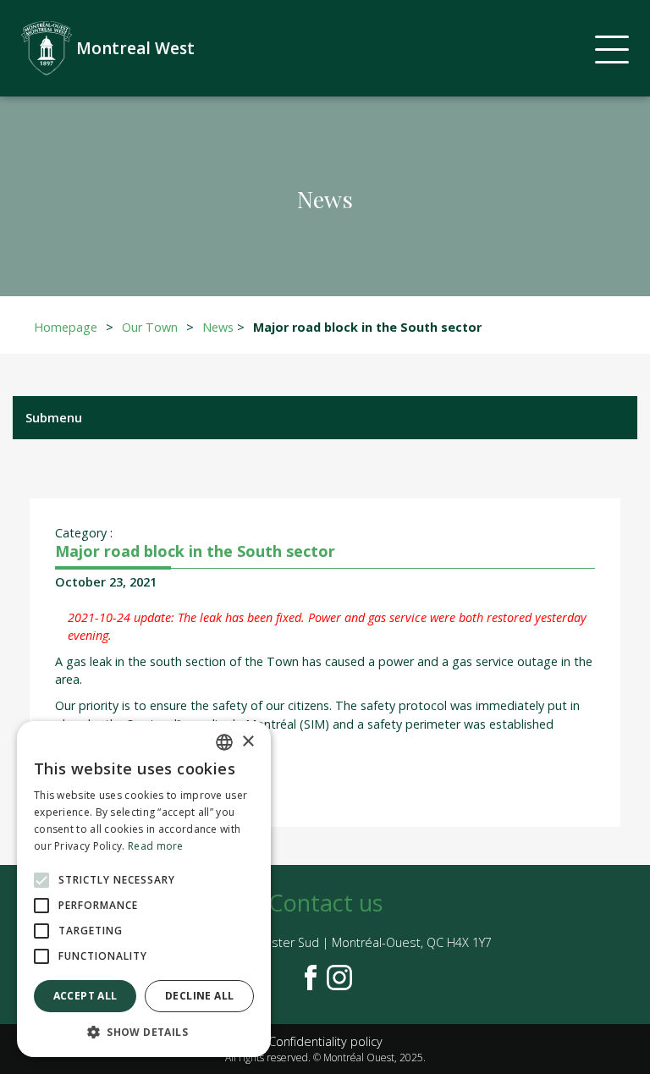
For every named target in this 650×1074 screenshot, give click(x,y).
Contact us (325, 902)
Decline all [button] (199, 996)
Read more (156, 846)
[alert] (144, 889)
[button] (144, 1031)
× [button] (247, 741)
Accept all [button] (85, 996)
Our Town (150, 327)
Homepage (65, 327)
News (218, 327)
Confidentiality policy (325, 1041)
